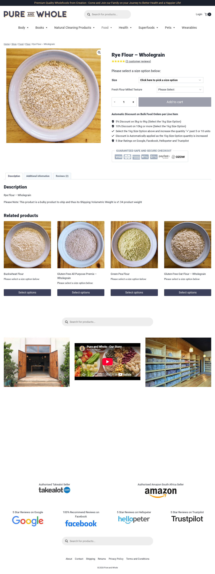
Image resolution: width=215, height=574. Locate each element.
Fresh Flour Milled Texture (127, 89)
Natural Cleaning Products (72, 27)
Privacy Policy (116, 558)
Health (123, 27)
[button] (99, 52)
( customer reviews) (138, 61)
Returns (102, 558)
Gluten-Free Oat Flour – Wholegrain (185, 273)
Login (199, 14)
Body (21, 27)
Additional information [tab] (37, 176)
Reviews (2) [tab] (62, 176)
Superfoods (147, 27)
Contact (79, 558)
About (69, 558)
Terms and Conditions (137, 558)
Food (105, 27)
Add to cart (175, 102)
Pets (168, 27)
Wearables (189, 27)
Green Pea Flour (120, 273)
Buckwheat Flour (14, 273)
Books (39, 27)
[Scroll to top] (207, 558)
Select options (27, 292)
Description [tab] (14, 176)
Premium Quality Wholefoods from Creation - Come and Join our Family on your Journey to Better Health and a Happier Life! (107, 2)
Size (114, 80)
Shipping (90, 558)
